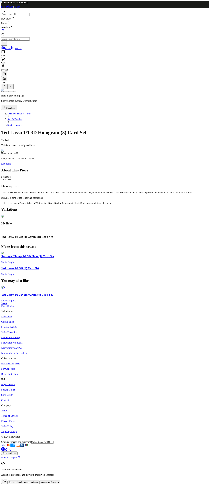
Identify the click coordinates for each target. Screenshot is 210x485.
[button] (105, 233)
